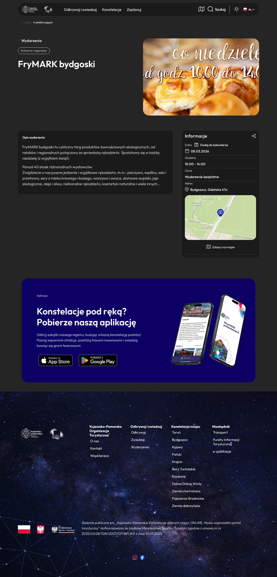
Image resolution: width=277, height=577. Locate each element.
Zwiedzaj (138, 440)
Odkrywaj (138, 432)
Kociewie (179, 476)
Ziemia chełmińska (186, 491)
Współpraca (99, 456)
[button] (220, 213)
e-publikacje (222, 451)
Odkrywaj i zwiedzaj (146, 426)
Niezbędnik (221, 426)
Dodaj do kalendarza (214, 145)
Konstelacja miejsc (185, 426)
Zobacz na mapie (223, 247)
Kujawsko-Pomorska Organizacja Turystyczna (106, 430)
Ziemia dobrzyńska (186, 506)
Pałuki (176, 454)
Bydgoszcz (180, 440)
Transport (220, 432)
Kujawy (177, 447)
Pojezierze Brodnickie (188, 498)
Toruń (176, 432)
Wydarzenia (31, 40)
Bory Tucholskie (183, 469)
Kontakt (96, 448)
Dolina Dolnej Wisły (186, 484)
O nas (94, 441)
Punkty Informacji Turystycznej (226, 442)
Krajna (177, 462)
